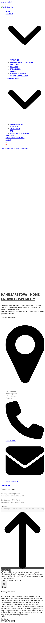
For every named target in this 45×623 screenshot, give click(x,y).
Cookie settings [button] (7, 580)
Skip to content (6, 2)
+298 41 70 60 (11, 440)
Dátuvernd (5, 485)
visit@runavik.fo (12, 481)
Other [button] (3, 617)
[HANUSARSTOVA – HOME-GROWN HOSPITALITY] (22, 288)
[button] (15, 148)
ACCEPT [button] (17, 580)
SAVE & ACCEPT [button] (8, 621)
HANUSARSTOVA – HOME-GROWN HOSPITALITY (21, 296)
